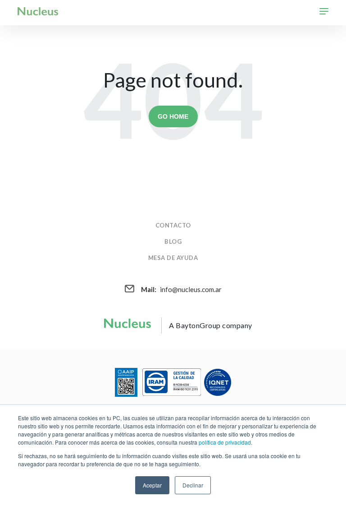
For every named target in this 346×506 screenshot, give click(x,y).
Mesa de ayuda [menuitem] (173, 257)
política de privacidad (225, 442)
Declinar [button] (192, 485)
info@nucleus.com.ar (181, 289)
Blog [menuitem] (173, 241)
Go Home (173, 116)
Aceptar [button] (152, 485)
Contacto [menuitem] (173, 225)
